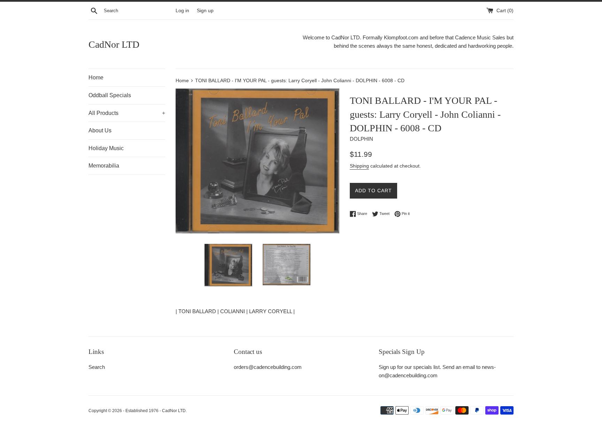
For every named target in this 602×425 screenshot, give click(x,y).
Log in (182, 10)
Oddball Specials (109, 95)
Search (96, 367)
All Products (126, 113)
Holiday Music (106, 148)
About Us (99, 130)
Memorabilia (103, 166)
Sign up (205, 10)
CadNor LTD (113, 44)
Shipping (359, 166)
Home (95, 77)
